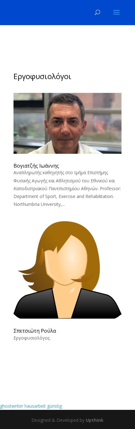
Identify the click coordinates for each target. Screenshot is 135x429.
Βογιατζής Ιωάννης (36, 165)
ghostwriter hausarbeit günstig (31, 406)
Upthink (95, 420)
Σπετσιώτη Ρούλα (35, 330)
